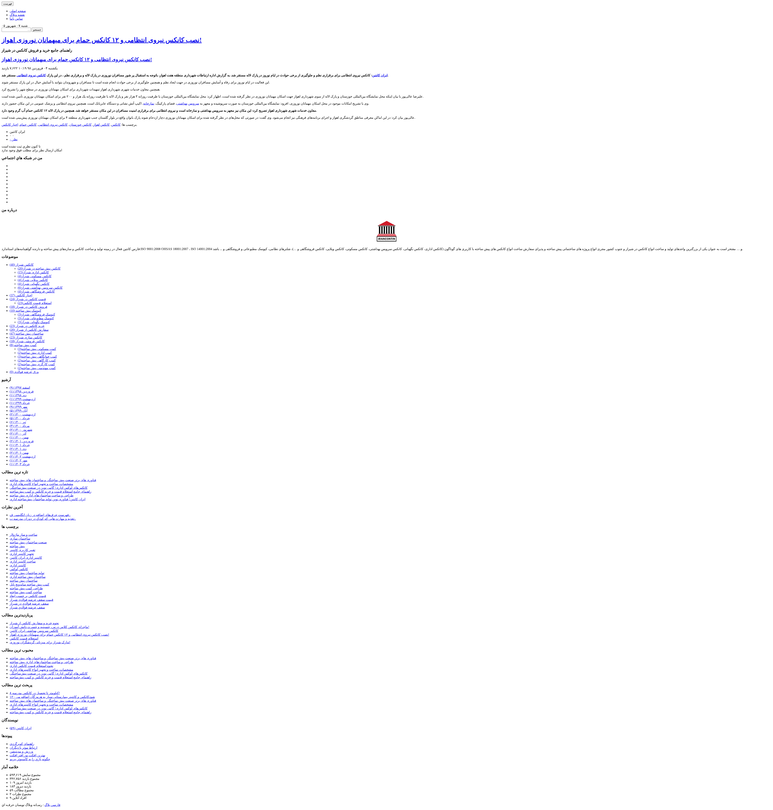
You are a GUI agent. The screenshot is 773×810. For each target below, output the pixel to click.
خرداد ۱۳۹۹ (20, 403)
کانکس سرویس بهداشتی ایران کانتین (34, 630)
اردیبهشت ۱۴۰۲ (22, 456)
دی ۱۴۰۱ (18, 449)
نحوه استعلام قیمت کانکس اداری (31, 666)
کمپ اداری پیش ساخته (35, 352)
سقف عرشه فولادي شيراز (27, 607)
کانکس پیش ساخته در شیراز (39, 268)
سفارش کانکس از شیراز (29, 329)
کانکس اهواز (101, 124)
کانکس (116, 124)
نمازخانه (148, 103)
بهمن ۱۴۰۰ (19, 437)
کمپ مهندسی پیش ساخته (37, 368)
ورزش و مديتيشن (21, 751)
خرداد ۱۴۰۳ (20, 464)
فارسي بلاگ (52, 805)
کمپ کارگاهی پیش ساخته (37, 360)
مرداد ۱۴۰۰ (20, 426)
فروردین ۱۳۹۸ (22, 391)
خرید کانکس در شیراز (27, 326)
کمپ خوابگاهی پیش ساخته (37, 356)
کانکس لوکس (19, 569)
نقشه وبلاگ (17, 15)
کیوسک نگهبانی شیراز (34, 322)
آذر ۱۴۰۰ (18, 433)
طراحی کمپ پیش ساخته (26, 588)
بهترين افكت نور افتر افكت (27, 755)
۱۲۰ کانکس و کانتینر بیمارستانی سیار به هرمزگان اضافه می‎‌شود (52, 697)
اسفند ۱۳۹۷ (20, 387)
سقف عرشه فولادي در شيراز (29, 603)
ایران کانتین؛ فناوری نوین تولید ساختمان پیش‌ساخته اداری (47, 499)
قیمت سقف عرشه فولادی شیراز (31, 599)
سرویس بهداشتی (188, 103)
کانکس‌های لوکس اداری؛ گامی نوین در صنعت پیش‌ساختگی (49, 487)
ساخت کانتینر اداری (23, 561)
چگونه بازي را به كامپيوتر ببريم (30, 759)
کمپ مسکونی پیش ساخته (37, 349)
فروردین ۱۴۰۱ (22, 441)
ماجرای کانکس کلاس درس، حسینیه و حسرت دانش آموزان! (49, 627)
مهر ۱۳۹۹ (18, 406)
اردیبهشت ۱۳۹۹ (22, 399)
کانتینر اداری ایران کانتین (26, 557)
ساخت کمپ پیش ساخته (26, 592)
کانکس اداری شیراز (33, 272)
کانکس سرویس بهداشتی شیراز (40, 287)
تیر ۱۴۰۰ (18, 422)
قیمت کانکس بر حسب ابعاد (28, 596)
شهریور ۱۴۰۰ (21, 429)
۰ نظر (14, 139)
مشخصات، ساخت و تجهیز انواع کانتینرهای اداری (41, 484)
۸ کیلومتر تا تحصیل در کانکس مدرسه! (35, 693)
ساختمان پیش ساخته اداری (27, 576)
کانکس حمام (28, 124)
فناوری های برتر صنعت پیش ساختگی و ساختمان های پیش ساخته (53, 480)
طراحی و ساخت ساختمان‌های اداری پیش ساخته (41, 495)
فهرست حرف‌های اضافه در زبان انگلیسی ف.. (40, 515)
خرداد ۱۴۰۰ (20, 418)
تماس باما (16, 18)
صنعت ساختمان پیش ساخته (28, 542)
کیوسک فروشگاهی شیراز (36, 314)
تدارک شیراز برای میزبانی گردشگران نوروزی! (40, 642)
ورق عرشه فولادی (24, 372)
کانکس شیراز (22, 264)
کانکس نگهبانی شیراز (34, 284)
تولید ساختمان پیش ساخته (27, 573)
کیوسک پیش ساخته (25, 310)
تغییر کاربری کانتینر (22, 550)
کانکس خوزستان (80, 124)
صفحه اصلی (18, 11)
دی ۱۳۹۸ (18, 395)
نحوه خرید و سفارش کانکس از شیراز (34, 623)
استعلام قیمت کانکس (35, 303)
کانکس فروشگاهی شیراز (36, 291)
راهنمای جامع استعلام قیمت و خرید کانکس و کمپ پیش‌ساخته (50, 491)
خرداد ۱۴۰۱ (20, 445)
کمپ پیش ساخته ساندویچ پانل (29, 584)
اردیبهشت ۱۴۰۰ (22, 414)
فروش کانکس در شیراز (28, 306)
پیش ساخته (17, 546)
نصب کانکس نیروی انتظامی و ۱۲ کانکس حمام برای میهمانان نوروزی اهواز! (102, 40)
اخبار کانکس (10, 124)
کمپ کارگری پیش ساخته (36, 364)
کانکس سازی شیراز (26, 337)
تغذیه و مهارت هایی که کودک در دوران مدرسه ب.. (43, 518)
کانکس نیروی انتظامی (31, 75)
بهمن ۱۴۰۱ (19, 452)
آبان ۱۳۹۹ (18, 410)
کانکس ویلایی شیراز (33, 280)
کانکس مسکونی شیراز (35, 276)
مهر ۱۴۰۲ (18, 460)
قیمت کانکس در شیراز (28, 299)
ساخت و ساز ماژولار (23, 534)
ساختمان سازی (20, 538)
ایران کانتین (380, 75)
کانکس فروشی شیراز (27, 341)
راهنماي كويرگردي (22, 744)
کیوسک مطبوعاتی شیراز (36, 318)
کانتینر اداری (18, 565)
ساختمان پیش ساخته (26, 333)
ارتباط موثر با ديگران (23, 747)
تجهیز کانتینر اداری (22, 554)
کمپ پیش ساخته (23, 345)
